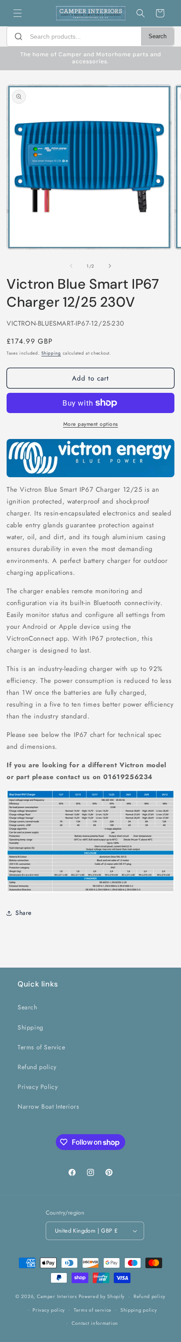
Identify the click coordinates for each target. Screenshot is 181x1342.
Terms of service (93, 1309)
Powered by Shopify (102, 1296)
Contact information (95, 1323)
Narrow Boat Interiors (49, 1106)
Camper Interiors (57, 1296)
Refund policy (37, 1067)
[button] (17, 13)
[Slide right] (109, 266)
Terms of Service (41, 1047)
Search (157, 36)
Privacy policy (49, 1309)
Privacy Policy (38, 1086)
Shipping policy (138, 1309)
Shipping (51, 353)
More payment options (90, 424)
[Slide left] (71, 266)
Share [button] (23, 912)
